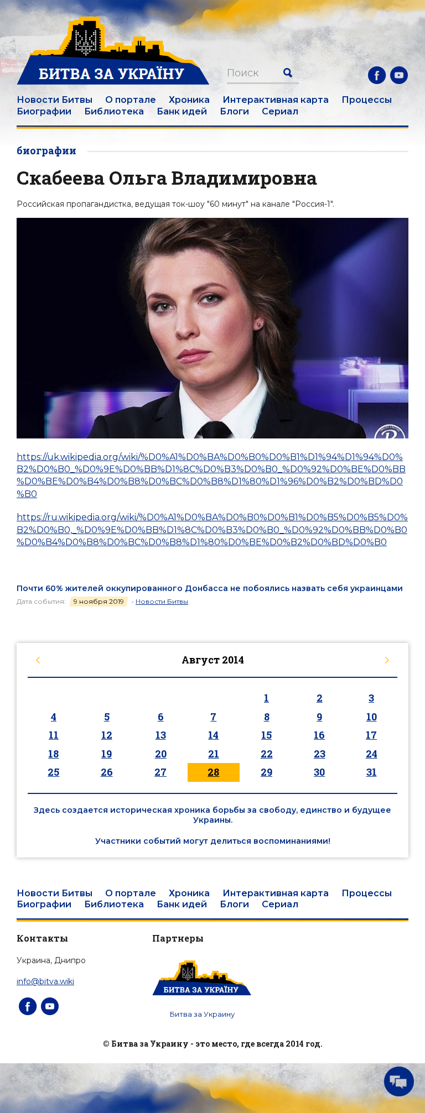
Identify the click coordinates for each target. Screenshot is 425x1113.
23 (319, 753)
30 (319, 771)
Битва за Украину (202, 1014)
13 (161, 734)
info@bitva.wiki (45, 981)
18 (53, 753)
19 (106, 753)
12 (106, 734)
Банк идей (182, 111)
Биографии (44, 111)
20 (161, 753)
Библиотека (114, 111)
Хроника (189, 100)
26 (107, 771)
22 (267, 753)
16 (319, 734)
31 (371, 771)
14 (213, 734)
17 (371, 734)
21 (213, 753)
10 (371, 716)
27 (160, 771)
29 (266, 771)
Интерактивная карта (275, 100)
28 (213, 771)
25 (53, 771)
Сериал (280, 111)
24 (371, 753)
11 (54, 734)
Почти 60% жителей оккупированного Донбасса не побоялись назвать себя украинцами (210, 588)
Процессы (366, 100)
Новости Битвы (54, 100)
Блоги (234, 111)
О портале (130, 100)
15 (266, 734)
